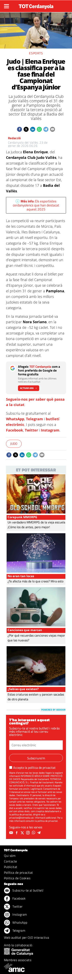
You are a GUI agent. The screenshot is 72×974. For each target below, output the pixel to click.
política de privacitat (42, 767)
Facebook (14, 430)
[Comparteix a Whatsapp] (39, 129)
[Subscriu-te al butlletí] (11, 832)
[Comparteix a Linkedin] (32, 129)
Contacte (10, 861)
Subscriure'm (36, 758)
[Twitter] (22, 832)
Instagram (50, 430)
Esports (36, 53)
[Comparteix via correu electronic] (52, 129)
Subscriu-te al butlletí (27, 890)
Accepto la (34, 767)
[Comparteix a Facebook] (19, 129)
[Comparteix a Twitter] (26, 129)
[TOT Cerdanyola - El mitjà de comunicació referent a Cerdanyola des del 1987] (36, 5)
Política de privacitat (18, 872)
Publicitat (10, 866)
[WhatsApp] (34, 832)
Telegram (34, 418)
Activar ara (27, 388)
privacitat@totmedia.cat (21, 818)
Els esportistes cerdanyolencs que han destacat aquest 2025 (36, 205)
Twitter (31, 430)
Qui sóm (9, 855)
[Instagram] (28, 832)
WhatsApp (15, 418)
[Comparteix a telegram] (45, 129)
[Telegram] (39, 832)
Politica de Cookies (17, 878)
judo (13, 443)
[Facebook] (17, 832)
